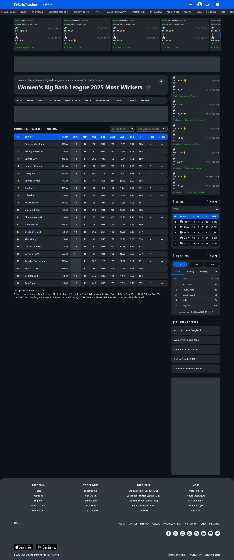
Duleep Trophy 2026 (184, 358)
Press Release (196, 490)
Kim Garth (30, 187)
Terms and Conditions (176, 554)
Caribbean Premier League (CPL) (143, 495)
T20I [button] (211, 264)
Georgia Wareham (34, 144)
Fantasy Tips (138, 11)
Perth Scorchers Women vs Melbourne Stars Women (135, 20)
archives (146, 100)
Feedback (144, 523)
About (122, 523)
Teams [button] (178, 271)
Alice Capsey (31, 202)
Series (198, 11)
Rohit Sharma (91, 495)
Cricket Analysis (196, 505)
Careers (156, 523)
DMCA (203, 523)
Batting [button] (190, 271)
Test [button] (180, 264)
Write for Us (191, 523)
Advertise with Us (172, 523)
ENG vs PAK (37, 12)
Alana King (30, 239)
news (30, 100)
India (38, 490)
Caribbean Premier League (188, 368)
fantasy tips (103, 100)
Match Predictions (117, 11)
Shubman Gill (91, 490)
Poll (222, 11)
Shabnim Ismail (33, 231)
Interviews (156, 11)
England (38, 500)
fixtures (55, 100)
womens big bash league (48, 80)
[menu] (217, 4)
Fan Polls (195, 510)
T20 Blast (143, 510)
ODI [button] (196, 264)
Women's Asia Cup (58, 12)
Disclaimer (214, 523)
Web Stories (173, 11)
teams (119, 100)
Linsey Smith (31, 173)
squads (131, 100)
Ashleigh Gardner (34, 151)
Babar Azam (91, 500)
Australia (38, 495)
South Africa (38, 510)
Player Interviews (196, 495)
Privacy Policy (196, 554)
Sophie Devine (32, 180)
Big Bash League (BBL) (143, 505)
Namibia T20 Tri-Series (186, 349)
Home (21, 80)
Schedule (211, 11)
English (46, 4)
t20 (30, 80)
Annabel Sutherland (35, 261)
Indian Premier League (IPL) (143, 490)
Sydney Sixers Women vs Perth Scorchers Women (85, 20)
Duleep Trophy (81, 12)
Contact (132, 523)
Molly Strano (31, 224)
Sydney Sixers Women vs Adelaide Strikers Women (183, 20)
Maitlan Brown (32, 209)
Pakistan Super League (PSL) (143, 500)
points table (72, 100)
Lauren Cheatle (33, 246)
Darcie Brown (32, 253)
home (19, 100)
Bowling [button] (204, 271)
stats (68, 80)
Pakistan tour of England (187, 330)
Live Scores (10, 11)
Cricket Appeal (195, 500)
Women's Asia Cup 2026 (186, 339)
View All (213, 201)
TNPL (98, 12)
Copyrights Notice (212, 554)
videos (42, 100)
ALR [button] (215, 271)
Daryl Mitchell (91, 510)
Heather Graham (34, 166)
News (23, 12)
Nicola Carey (31, 268)
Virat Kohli (90, 505)
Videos (187, 11)
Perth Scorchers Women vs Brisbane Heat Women (195, 172)
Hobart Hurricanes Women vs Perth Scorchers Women (35, 21)
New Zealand (38, 505)
